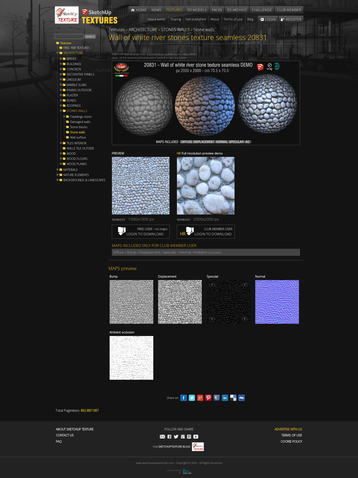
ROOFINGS (74, 106)
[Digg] (241, 398)
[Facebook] (183, 398)
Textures (65, 43)
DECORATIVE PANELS (80, 74)
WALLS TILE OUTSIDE (80, 148)
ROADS (71, 100)
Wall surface (78, 137)
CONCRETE (74, 69)
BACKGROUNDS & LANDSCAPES (84, 180)
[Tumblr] (217, 398)
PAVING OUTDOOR (79, 90)
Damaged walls (80, 122)
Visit (171, 446)
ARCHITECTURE (73, 53)
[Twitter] (192, 398)
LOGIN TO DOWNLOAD (144, 234)
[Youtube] (195, 437)
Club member (289, 9)
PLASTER (72, 95)
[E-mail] (162, 437)
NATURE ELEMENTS (76, 175)
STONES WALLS (77, 111)
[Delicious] (233, 398)
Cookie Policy (291, 441)
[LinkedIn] (225, 398)
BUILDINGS (74, 64)
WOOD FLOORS (77, 159)
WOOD (71, 153)
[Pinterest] (208, 398)
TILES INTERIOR (76, 143)
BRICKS (71, 59)
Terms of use (292, 435)
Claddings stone (81, 117)
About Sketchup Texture (75, 429)
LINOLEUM (74, 79)
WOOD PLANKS (77, 164)
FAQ (59, 441)
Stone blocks (78, 127)
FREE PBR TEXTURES (76, 48)
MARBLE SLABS (77, 85)
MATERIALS (70, 170)
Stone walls (77, 132)
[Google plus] (200, 398)
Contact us (65, 435)
